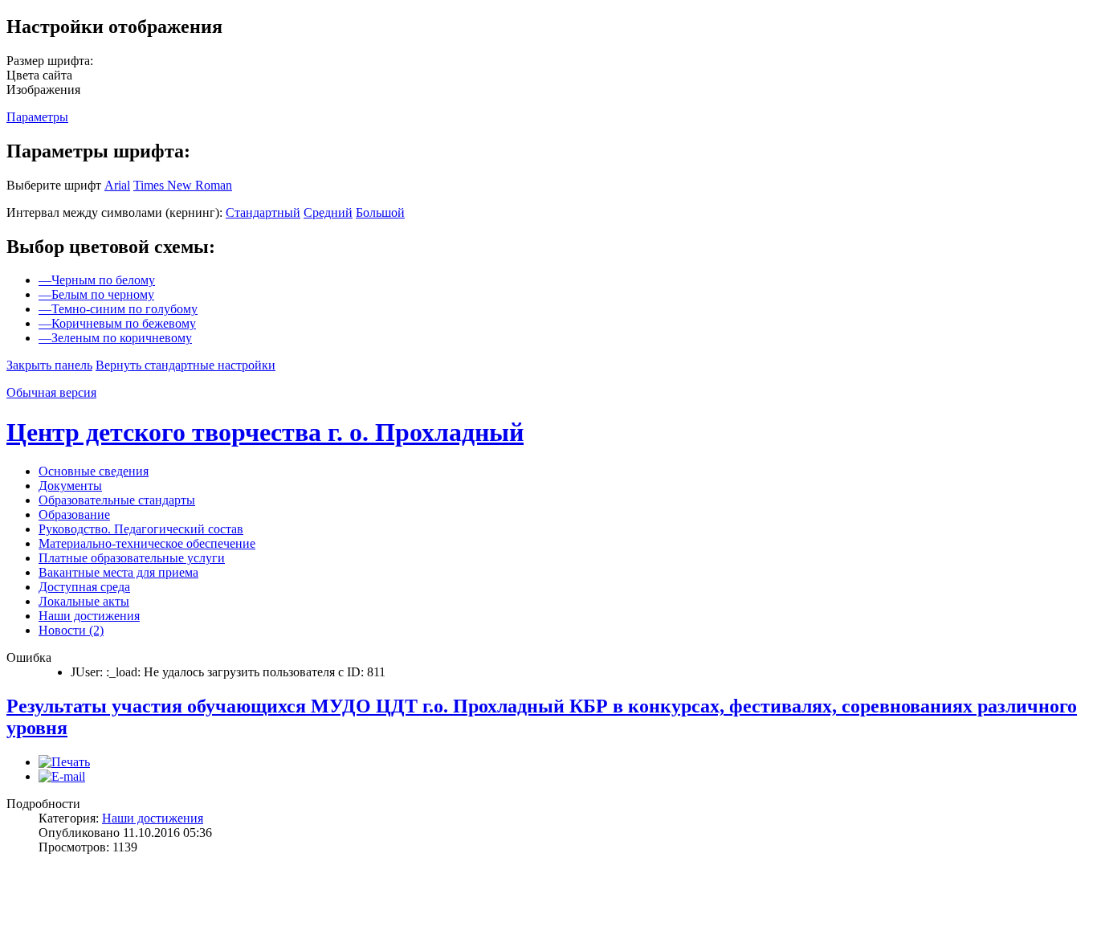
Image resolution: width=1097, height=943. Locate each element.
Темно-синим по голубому (118, 309)
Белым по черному (96, 294)
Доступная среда (84, 587)
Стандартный (263, 212)
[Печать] (64, 762)
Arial (117, 185)
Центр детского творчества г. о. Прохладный (265, 432)
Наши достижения (89, 616)
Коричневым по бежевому (117, 323)
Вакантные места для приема (118, 572)
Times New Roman (182, 185)
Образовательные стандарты (117, 500)
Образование (74, 514)
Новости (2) (71, 630)
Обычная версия (51, 392)
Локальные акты (84, 601)
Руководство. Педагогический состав (141, 529)
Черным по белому (97, 280)
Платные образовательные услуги (132, 558)
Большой (380, 212)
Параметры (37, 117)
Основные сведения (94, 471)
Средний (328, 212)
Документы (70, 485)
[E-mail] (62, 776)
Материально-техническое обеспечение (147, 543)
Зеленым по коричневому (115, 338)
